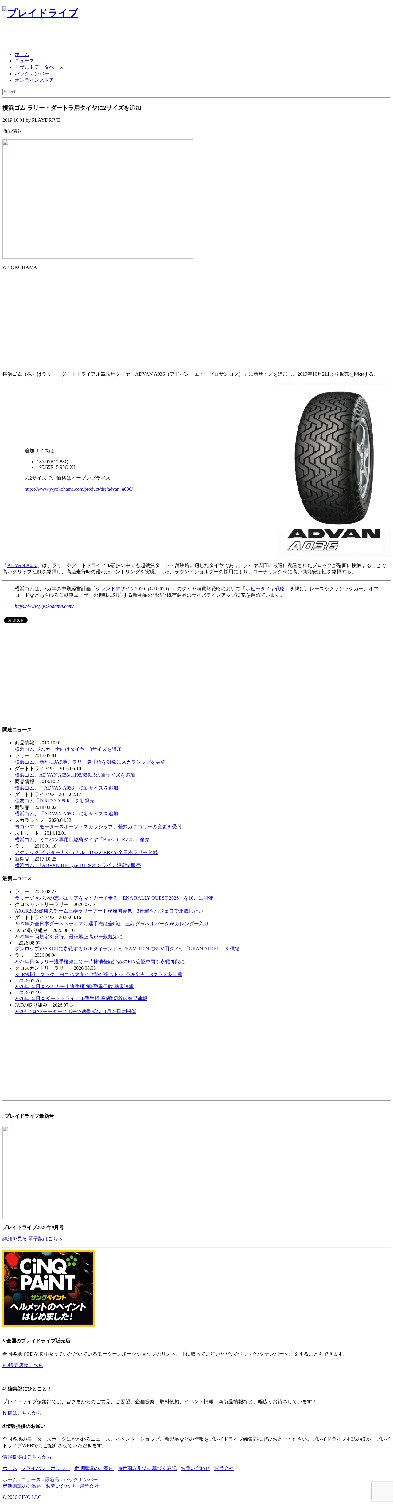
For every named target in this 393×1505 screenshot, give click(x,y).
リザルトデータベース (39, 67)
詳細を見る (14, 1238)
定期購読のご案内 (94, 1468)
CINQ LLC (29, 1497)
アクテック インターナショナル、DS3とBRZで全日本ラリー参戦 (86, 852)
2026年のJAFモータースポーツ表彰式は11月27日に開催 (75, 1011)
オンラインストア (34, 80)
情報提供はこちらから (27, 1456)
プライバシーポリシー (45, 1468)
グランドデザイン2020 (120, 588)
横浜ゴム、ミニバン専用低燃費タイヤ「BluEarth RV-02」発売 (82, 839)
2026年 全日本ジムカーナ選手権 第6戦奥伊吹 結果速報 (74, 986)
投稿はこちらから (22, 1413)
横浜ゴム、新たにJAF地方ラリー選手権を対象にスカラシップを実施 (90, 762)
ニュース (24, 60)
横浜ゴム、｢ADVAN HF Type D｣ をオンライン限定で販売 (78, 865)
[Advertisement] (74, 36)
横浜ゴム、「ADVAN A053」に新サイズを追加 (66, 787)
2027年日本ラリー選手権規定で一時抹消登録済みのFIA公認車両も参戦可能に (100, 961)
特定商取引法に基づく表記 (147, 1468)
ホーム (22, 54)
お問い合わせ (195, 1468)
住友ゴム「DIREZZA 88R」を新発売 (55, 800)
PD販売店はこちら (22, 1365)
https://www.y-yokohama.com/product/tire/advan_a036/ (79, 489)
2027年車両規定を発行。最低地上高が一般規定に (69, 936)
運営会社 (224, 1468)
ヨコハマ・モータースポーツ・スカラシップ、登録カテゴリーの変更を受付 (98, 826)
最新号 (52, 1479)
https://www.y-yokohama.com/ (44, 606)
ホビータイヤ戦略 (265, 588)
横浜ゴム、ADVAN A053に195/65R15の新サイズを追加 (75, 775)
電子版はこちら (45, 1238)
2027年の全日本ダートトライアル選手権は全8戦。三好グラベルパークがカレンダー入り (112, 923)
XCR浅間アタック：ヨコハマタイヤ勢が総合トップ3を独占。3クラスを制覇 (98, 974)
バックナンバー (32, 73)
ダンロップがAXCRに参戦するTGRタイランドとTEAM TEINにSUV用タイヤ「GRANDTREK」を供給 (127, 948)
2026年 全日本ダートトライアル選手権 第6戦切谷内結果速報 (81, 998)
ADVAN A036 (22, 565)
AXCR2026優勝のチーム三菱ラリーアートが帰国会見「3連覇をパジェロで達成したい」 (111, 910)
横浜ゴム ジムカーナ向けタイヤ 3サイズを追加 (68, 749)
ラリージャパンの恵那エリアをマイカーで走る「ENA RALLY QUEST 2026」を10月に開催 (114, 898)
